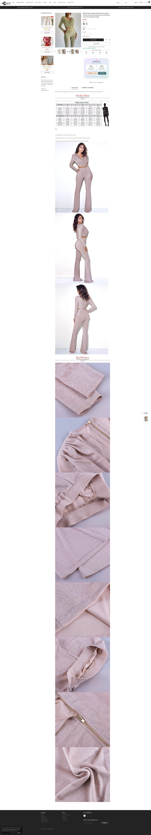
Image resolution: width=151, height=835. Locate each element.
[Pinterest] (84, 816)
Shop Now (102, 73)
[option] (25, 7)
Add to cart (47, 32)
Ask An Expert (100, 82)
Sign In (136, 2)
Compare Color (77, 45)
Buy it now (96, 43)
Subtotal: (84, 36)
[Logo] (6, 3)
